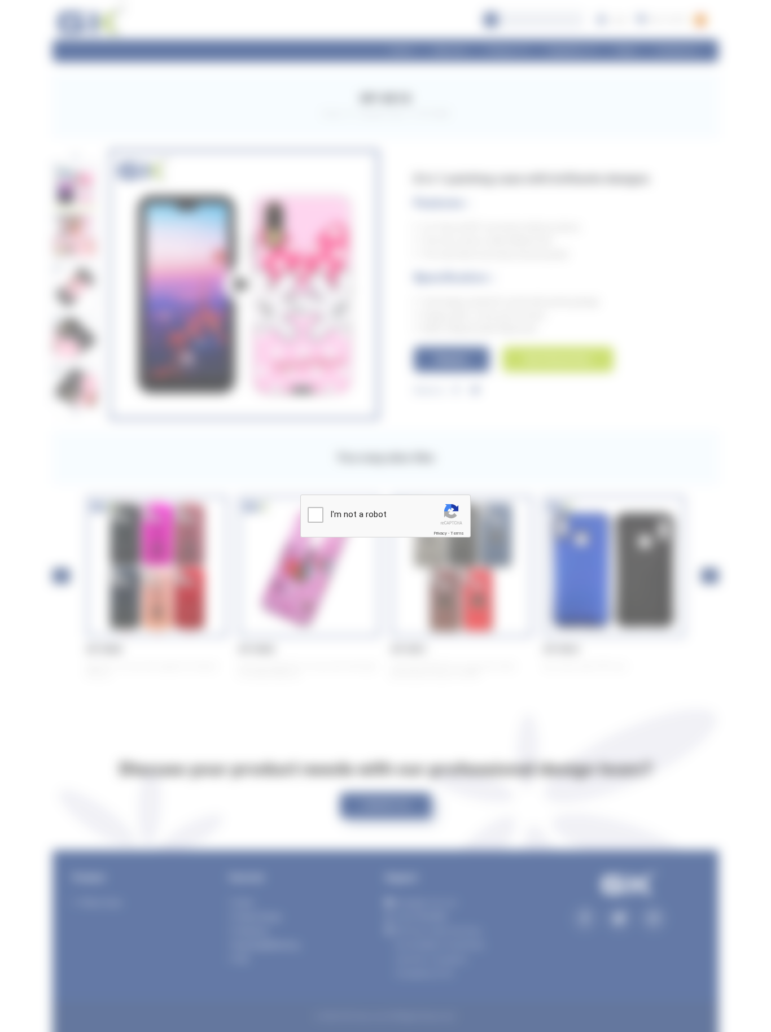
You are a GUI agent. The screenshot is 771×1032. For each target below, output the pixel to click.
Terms (457, 533)
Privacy (440, 533)
